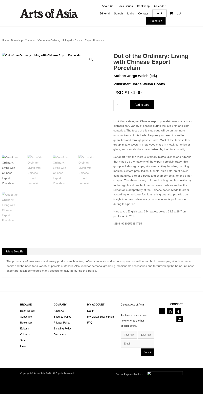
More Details (14, 251)
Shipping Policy (63, 328)
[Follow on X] (178, 311)
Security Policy (62, 316)
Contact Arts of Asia (132, 304)
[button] (91, 59)
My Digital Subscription (100, 316)
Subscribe (156, 20)
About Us (107, 6)
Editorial (105, 13)
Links (130, 13)
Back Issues (125, 6)
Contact (143, 13)
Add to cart (142, 104)
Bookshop (143, 6)
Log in (159, 13)
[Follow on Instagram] (179, 319)
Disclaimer (60, 334)
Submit (148, 352)
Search (118, 13)
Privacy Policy (62, 322)
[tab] (15, 251)
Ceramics (30, 40)
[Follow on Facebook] (162, 311)
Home (5, 40)
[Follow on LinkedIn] (170, 311)
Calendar (160, 6)
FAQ (89, 322)
